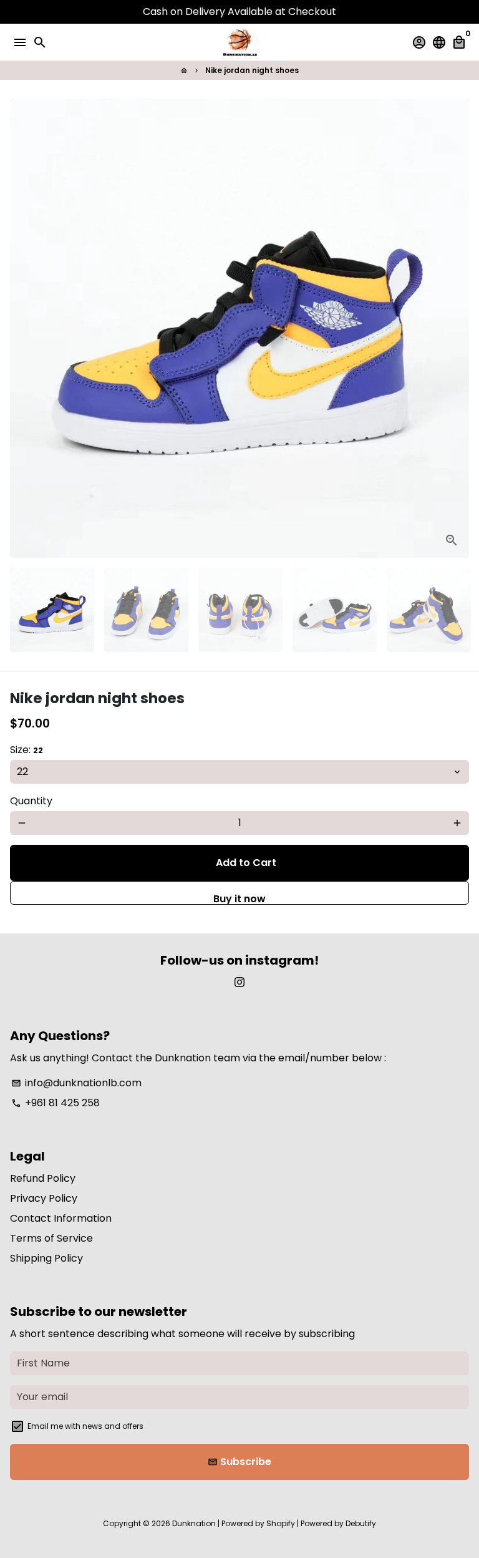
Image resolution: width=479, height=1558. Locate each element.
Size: (26, 749)
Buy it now (239, 898)
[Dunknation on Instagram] (239, 982)
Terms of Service (51, 1238)
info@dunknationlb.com (76, 1083)
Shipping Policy (46, 1258)
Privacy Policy (43, 1198)
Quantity (31, 801)
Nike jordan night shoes (252, 70)
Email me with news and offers (85, 1426)
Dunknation (194, 1523)
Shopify (280, 1523)
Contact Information (61, 1218)
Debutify (361, 1523)
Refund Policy (42, 1178)
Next (457, 328)
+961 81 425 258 (55, 1103)
